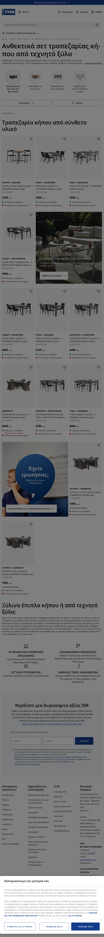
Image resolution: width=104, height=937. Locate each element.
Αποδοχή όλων (85, 926)
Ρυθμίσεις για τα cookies (19, 926)
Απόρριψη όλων (54, 926)
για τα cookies (75, 915)
